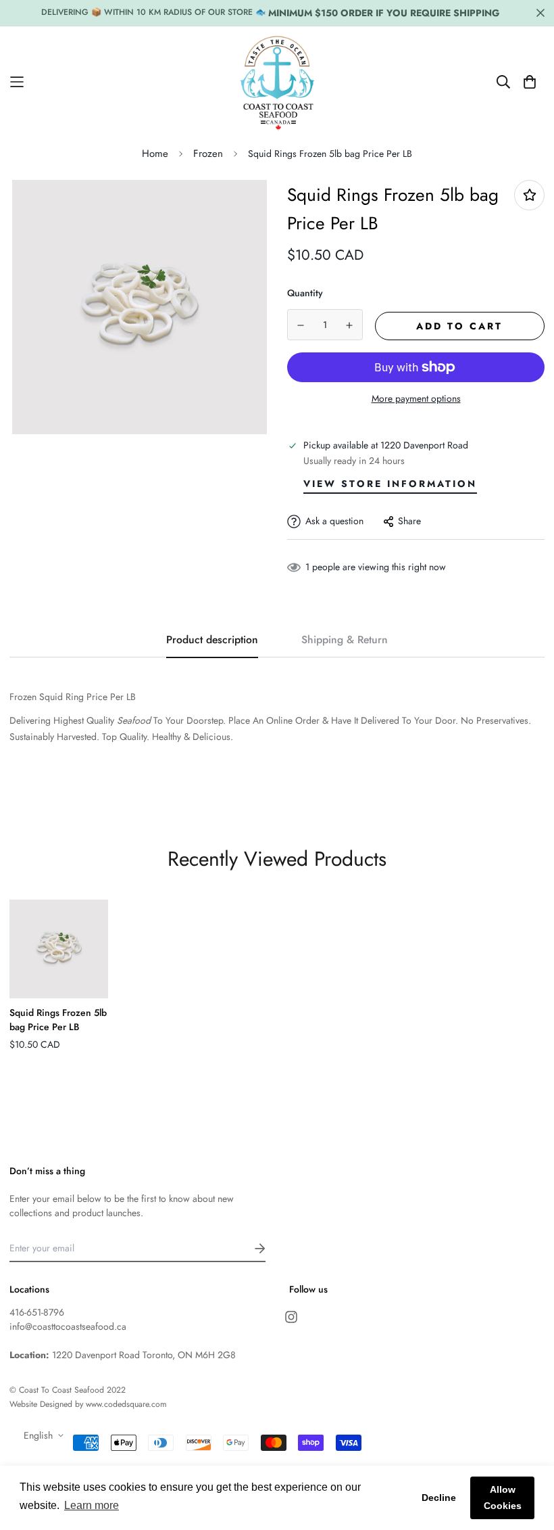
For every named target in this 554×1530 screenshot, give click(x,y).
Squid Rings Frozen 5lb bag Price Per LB (58, 1020)
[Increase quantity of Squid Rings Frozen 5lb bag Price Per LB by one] (350, 325)
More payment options (416, 398)
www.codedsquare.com (126, 1404)
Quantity (305, 293)
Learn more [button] (91, 1505)
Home (155, 153)
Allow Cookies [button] (503, 1497)
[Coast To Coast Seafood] (277, 81)
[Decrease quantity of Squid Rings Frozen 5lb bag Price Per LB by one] (300, 325)
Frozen (208, 153)
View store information (390, 483)
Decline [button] (439, 1497)
